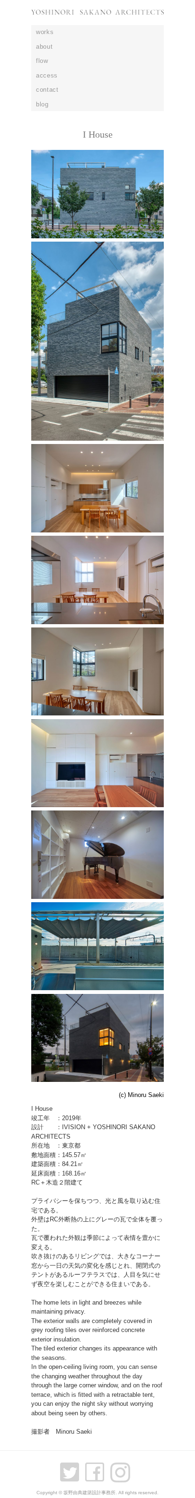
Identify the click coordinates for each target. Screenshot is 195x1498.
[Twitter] (72, 1468)
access (47, 75)
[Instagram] (122, 1468)
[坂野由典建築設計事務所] (97, 17)
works (44, 31)
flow (42, 60)
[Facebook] (97, 1468)
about (44, 46)
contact (47, 89)
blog (42, 104)
